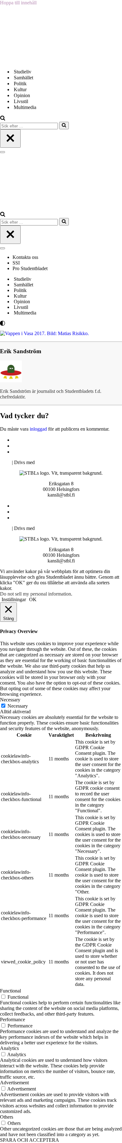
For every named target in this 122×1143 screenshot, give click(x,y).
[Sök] (2, 118)
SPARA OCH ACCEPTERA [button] (29, 1140)
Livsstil (21, 101)
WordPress (46, 462)
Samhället (23, 77)
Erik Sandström (20, 351)
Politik (20, 83)
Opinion (22, 95)
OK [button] (33, 599)
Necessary (18, 706)
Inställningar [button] (14, 599)
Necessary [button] (10, 699)
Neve (5, 462)
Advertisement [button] (14, 1082)
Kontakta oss (26, 257)
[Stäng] (10, 138)
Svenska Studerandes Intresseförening (51, 445)
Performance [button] (12, 1019)
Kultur (20, 89)
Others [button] (6, 1117)
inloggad (38, 429)
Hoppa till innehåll (18, 2)
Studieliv (22, 71)
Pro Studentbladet (30, 268)
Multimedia (25, 107)
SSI (16, 262)
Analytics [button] (9, 1048)
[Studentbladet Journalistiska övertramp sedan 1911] (31, 60)
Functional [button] (10, 990)
